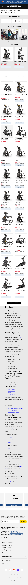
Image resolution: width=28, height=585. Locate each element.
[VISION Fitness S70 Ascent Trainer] (21, 131)
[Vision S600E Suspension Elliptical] (7, 131)
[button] (2, 6)
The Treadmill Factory (13, 573)
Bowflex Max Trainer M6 (20, 62)
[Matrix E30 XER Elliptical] (21, 218)
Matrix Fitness (11, 394)
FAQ (3, 552)
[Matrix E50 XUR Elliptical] (21, 109)
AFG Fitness (11, 392)
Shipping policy (19, 577)
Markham (10, 437)
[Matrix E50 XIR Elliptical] (7, 174)
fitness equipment (9, 402)
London (9, 440)
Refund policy (13, 574)
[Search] (23, 6)
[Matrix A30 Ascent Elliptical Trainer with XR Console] (7, 239)
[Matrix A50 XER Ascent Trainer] (21, 152)
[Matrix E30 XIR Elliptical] (21, 196)
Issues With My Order (7, 550)
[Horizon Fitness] (17, 21)
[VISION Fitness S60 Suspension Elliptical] (21, 239)
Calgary (9, 448)
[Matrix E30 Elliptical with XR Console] (7, 283)
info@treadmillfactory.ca (16, 533)
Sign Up (23, 521)
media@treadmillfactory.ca (16, 534)
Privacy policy (20, 574)
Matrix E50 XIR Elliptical (4, 62)
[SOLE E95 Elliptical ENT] (21, 261)
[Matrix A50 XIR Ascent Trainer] (7, 109)
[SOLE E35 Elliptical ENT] (21, 283)
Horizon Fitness (11, 391)
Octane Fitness (11, 389)
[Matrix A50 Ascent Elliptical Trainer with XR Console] (7, 218)
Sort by (19, 76)
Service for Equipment (13, 412)
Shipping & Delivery (7, 545)
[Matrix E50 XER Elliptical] (7, 196)
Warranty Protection (12, 410)
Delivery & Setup (6, 547)
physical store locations (17, 427)
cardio (19, 337)
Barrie (9, 442)
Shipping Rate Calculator (8, 549)
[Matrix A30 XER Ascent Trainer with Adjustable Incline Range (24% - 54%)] (21, 174)
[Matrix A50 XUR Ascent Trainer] (21, 87)
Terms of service (10, 577)
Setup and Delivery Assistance (15, 408)
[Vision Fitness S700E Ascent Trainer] (7, 87)
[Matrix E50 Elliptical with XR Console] (7, 261)
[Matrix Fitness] (6, 21)
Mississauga (11, 438)
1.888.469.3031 (14, 531)
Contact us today (9, 481)
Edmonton (10, 449)
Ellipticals (17, 10)
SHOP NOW (14, 505)
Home (2, 10)
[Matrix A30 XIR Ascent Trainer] (7, 152)
